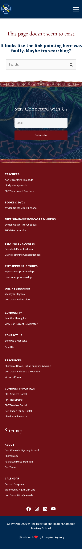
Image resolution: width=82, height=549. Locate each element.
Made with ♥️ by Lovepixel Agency (42, 537)
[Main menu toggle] (76, 9)
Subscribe (41, 135)
